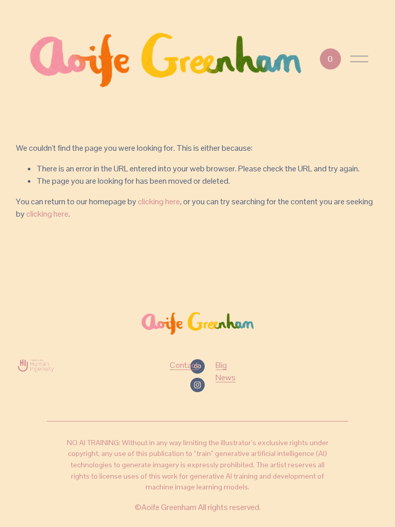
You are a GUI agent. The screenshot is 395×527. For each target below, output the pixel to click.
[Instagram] (197, 385)
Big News (226, 371)
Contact (184, 365)
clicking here (159, 201)
